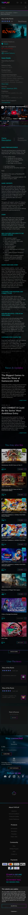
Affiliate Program (14, 849)
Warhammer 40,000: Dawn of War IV (11, 465)
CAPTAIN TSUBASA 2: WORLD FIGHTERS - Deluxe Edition (13, 515)
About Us (14, 811)
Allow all (14, 906)
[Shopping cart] (21, 2)
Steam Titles (14, 836)
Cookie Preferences (14, 819)
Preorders (14, 834)
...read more (23, 400)
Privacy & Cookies (14, 816)
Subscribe (7, 754)
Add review (14, 717)
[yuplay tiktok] (9, 776)
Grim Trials (4, 638)
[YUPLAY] (5, 2)
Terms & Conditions (12, 750)
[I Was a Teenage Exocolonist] (14, 605)
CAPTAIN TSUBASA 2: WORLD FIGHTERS (13, 540)
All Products (14, 828)
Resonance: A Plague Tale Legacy (10, 590)
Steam (6, 44)
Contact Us (14, 854)
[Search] (25, 7)
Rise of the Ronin (8, 668)
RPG (15, 88)
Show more (4, 84)
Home (2, 13)
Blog (14, 846)
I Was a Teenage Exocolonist (9, 614)
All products (8, 13)
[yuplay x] (18, 776)
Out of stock (20, 618)
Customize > (14, 911)
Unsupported (5, 102)
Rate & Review (22, 21)
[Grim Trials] (14, 629)
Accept (10, 750)
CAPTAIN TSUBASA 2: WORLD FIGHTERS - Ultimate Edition (13, 565)
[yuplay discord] (5, 776)
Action (15, 13)
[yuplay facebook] (23, 776)
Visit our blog (14, 768)
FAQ (14, 851)
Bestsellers (14, 831)
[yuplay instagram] (14, 776)
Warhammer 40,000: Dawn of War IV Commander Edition (11, 490)
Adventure (9, 88)
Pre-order (21, 469)
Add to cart (20, 642)
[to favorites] (25, 469)
